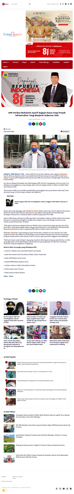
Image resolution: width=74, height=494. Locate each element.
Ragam (5, 66)
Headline (66, 62)
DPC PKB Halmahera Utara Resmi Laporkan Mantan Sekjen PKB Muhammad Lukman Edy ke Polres (43, 426)
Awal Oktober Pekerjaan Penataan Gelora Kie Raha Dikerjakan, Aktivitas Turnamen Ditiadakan (41, 436)
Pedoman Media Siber (18, 477)
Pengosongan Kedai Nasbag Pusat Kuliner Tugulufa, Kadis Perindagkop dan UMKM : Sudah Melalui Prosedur (41, 400)
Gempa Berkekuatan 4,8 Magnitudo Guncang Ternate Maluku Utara (35, 381)
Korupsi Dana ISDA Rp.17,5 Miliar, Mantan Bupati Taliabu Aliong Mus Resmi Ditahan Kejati (37, 343)
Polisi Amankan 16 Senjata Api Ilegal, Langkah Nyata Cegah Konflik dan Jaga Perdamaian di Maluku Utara (36, 320)
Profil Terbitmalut (6, 481)
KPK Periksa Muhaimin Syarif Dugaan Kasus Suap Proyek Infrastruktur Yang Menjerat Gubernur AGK (37, 114)
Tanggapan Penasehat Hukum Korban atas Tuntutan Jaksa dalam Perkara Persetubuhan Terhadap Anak (59, 320)
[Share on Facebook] (30, 124)
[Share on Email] (40, 124)
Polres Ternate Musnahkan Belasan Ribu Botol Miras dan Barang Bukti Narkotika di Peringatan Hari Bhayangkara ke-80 (14, 345)
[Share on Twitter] (33, 124)
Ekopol (24, 62)
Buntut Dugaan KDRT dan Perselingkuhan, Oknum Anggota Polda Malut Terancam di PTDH (41, 203)
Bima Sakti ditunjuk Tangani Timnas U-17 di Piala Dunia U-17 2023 (34, 372)
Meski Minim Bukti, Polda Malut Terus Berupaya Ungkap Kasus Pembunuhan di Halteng (59, 343)
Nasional (15, 62)
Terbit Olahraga (44, 62)
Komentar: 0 (65, 131)
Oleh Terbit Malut (9, 131)
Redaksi (3, 476)
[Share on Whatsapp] (37, 124)
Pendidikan (56, 62)
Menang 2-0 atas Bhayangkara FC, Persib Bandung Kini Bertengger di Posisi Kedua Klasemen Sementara (42, 391)
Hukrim (33, 62)
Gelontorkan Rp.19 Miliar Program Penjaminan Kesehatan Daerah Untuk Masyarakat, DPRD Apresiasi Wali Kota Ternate (42, 456)
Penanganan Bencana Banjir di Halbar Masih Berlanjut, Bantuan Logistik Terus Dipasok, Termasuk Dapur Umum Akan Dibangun (43, 416)
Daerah (5, 62)
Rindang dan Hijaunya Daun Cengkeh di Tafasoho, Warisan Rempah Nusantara (40, 445)
